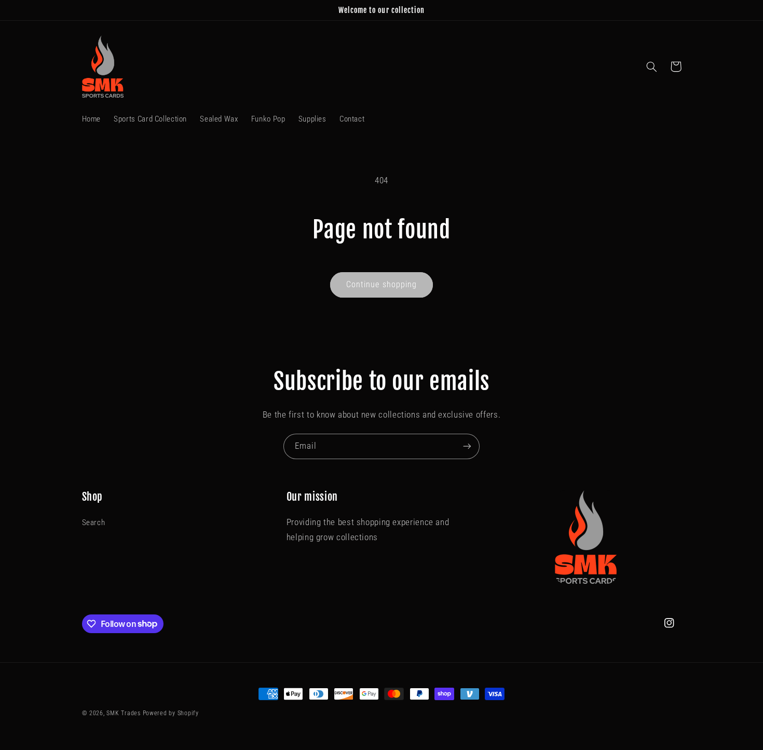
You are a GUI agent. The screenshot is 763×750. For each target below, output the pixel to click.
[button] (652, 66)
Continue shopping (381, 284)
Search (93, 522)
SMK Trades (123, 713)
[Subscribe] (467, 446)
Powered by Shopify (171, 713)
